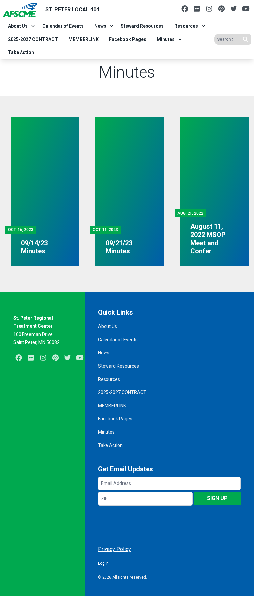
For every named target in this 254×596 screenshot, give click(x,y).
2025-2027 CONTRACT (33, 39)
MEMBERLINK (83, 39)
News (100, 26)
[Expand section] (33, 26)
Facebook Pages (127, 39)
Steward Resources (142, 26)
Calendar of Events (63, 26)
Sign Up (217, 498)
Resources (186, 26)
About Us (18, 26)
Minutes (166, 39)
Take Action (21, 52)
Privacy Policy (114, 549)
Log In (103, 563)
